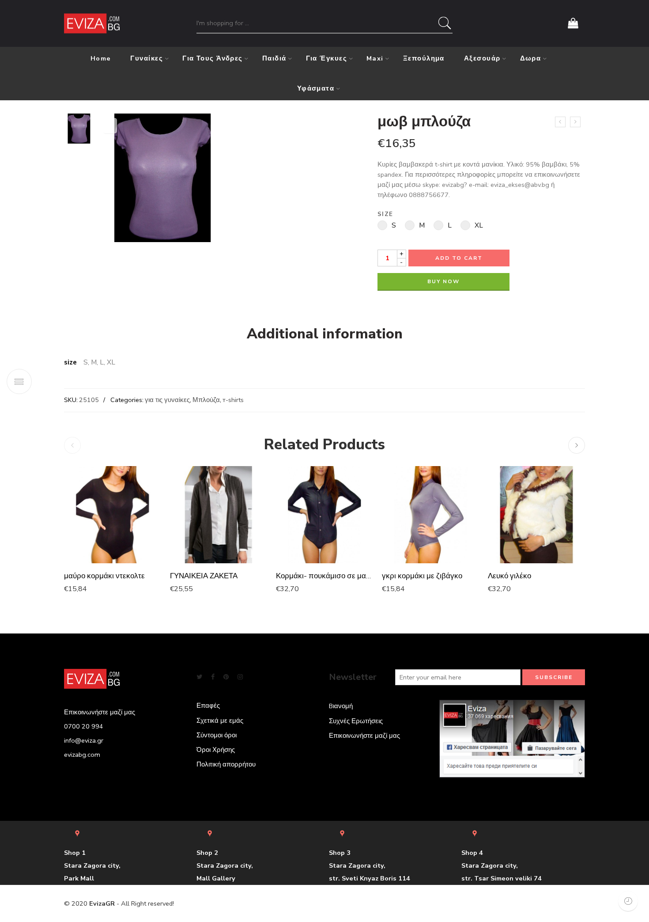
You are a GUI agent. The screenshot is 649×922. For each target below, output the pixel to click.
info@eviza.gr (83, 740)
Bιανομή (341, 706)
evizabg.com (82, 754)
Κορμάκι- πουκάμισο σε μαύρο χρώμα (324, 576)
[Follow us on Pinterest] (226, 677)
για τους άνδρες (212, 58)
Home (101, 58)
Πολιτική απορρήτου (226, 764)
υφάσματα (316, 88)
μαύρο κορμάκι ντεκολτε (104, 576)
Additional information (325, 334)
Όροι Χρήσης (215, 749)
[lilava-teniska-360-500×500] (79, 128)
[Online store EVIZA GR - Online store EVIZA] (92, 24)
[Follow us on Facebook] (213, 677)
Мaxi (375, 58)
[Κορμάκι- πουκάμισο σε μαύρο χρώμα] (324, 514)
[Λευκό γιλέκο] (536, 514)
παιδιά (274, 58)
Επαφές (208, 705)
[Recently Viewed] (628, 901)
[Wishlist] (110, 125)
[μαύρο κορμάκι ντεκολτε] (112, 514)
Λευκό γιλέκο (509, 576)
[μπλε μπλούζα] (560, 122)
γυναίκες (146, 58)
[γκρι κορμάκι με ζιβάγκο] (430, 514)
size (385, 214)
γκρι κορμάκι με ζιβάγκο (422, 576)
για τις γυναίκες (167, 399)
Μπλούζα (206, 399)
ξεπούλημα (424, 58)
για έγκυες (326, 58)
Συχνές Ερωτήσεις (356, 721)
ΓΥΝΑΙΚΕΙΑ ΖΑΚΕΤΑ (204, 576)
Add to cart (459, 258)
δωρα (530, 58)
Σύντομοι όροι (216, 735)
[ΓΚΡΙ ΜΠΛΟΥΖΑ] (575, 122)
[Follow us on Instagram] (240, 677)
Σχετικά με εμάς (219, 720)
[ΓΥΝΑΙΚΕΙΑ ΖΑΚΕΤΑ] (218, 514)
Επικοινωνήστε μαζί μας (364, 735)
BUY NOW (443, 281)
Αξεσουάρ (482, 58)
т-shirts (233, 399)
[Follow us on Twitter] (199, 677)
